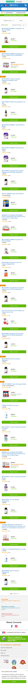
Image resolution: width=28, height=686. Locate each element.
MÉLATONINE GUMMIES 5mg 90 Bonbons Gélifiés (13, 148)
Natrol (4, 128)
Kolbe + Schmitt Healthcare (8, 385)
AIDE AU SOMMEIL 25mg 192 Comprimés (12, 193)
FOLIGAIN (5, 219)
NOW (4, 265)
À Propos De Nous (5, 655)
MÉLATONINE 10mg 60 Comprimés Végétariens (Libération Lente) (11, 79)
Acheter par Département (6, 647)
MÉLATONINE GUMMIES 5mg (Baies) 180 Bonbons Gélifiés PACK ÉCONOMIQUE (13, 54)
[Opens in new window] (12, 626)
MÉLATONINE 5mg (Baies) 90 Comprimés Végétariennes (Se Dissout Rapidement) (12, 171)
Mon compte (3, 650)
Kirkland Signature (7, 195)
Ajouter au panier (14, 46)
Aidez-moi (3, 653)
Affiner (20, 20)
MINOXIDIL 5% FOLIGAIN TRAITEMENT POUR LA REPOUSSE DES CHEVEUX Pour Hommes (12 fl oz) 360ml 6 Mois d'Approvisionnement (13, 453)
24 (23, 25)
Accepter (14, 681)
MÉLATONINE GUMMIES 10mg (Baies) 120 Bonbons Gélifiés (13, 29)
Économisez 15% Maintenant (12, 645)
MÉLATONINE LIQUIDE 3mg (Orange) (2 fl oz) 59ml (13, 102)
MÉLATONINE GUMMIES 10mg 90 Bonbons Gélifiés (13, 125)
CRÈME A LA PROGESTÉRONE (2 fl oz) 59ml (14, 549)
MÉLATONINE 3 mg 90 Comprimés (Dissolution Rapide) (14, 477)
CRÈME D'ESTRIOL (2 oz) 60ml (10, 405)
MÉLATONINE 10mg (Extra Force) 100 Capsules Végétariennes (11, 263)
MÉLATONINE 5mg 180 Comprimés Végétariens (11, 359)
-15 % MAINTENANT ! (8, 12)
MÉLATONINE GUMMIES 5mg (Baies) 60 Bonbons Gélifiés (12, 240)
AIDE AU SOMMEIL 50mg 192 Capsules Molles (14, 384)
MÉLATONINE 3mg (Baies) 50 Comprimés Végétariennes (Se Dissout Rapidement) (12, 334)
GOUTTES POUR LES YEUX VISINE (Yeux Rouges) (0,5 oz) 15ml (13, 311)
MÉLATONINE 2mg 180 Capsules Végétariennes (10, 571)
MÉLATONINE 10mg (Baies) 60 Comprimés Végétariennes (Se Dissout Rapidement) (13, 288)
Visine (4, 313)
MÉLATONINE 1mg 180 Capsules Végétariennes (10, 500)
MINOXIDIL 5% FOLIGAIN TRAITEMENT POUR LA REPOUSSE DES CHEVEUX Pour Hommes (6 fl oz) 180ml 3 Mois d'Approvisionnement (13, 216)
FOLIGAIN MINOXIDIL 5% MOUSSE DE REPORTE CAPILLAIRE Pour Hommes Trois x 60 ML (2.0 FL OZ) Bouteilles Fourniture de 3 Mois (14, 526)
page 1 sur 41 (13, 593)
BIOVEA (4, 31)
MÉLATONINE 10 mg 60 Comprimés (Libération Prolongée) (14, 427)
